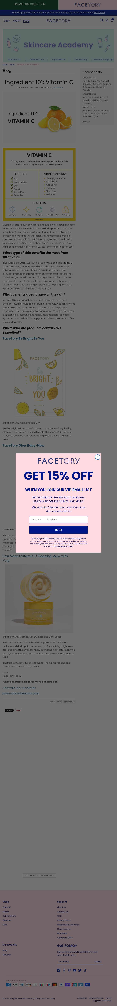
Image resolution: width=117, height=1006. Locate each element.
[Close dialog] (97, 457)
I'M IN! (58, 529)
